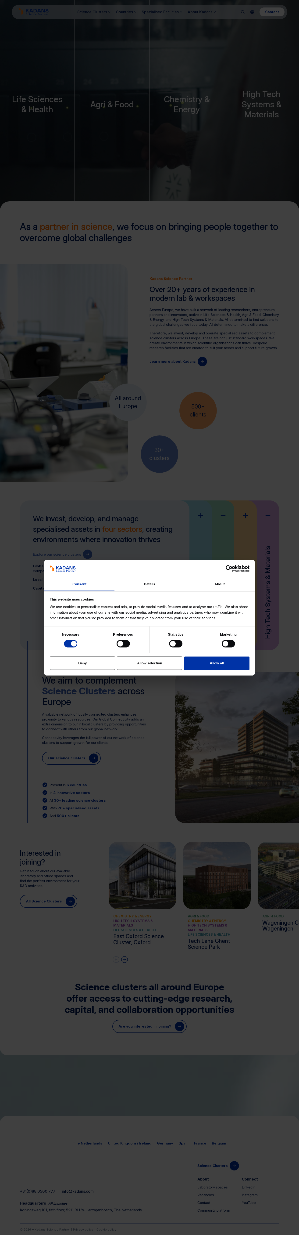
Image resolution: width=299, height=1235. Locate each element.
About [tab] (219, 584)
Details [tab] (149, 584)
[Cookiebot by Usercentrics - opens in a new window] (229, 568)
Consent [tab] (79, 584)
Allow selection (149, 663)
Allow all (217, 663)
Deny (82, 663)
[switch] (123, 643)
